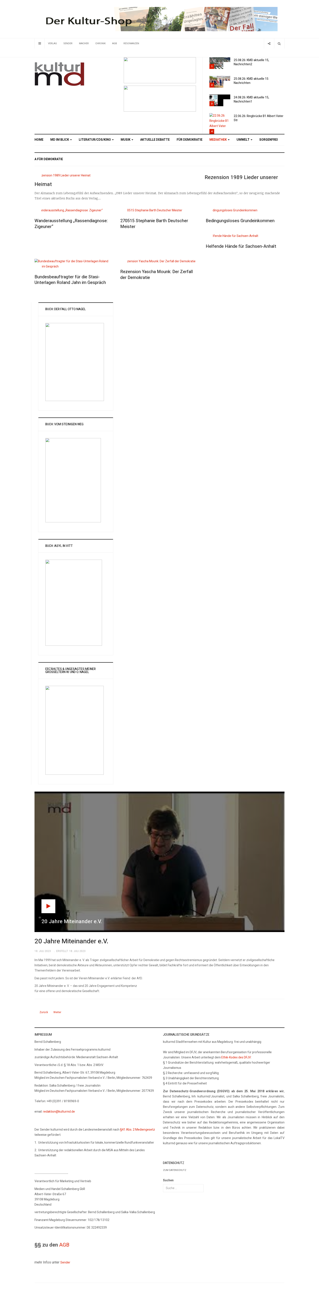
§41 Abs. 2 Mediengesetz (137, 1129)
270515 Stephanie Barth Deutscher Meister (154, 224)
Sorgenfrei (268, 139)
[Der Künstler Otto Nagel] (160, 98)
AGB (114, 43)
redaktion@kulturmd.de (59, 1111)
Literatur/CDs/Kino (95, 139)
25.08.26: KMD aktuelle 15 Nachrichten (251, 81)
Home (39, 139)
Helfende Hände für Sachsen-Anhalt (241, 246)
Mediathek (218, 139)
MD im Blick (60, 139)
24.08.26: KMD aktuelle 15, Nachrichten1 (251, 99)
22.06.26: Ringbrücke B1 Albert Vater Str (258, 118)
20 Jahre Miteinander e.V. (71, 941)
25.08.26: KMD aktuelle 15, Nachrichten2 (251, 62)
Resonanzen (131, 43)
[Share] (269, 43)
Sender (67, 43)
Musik (126, 139)
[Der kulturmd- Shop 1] (159, 19)
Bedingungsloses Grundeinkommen (240, 221)
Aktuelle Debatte (155, 139)
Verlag (52, 43)
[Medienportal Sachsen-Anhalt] (160, 70)
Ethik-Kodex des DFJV (236, 1057)
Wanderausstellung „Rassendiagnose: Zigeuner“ (71, 224)
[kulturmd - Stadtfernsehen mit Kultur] (59, 74)
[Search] (279, 43)
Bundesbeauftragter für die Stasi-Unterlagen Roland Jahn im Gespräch (70, 280)
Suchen (168, 1180)
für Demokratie (189, 139)
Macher (84, 43)
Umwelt (243, 139)
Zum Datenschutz (174, 1170)
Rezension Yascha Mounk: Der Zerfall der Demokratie (156, 275)
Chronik (100, 43)
